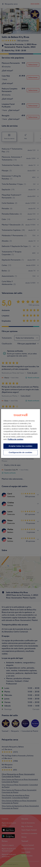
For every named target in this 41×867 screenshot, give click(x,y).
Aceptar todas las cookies (20, 446)
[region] (20, 433)
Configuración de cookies (20, 452)
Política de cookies (15, 439)
